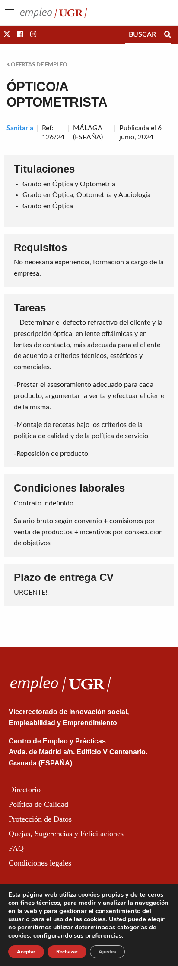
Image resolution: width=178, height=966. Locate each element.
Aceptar (26, 951)
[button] (7, 34)
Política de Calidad (38, 804)
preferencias (103, 935)
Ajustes (107, 951)
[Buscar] (167, 34)
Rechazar (67, 951)
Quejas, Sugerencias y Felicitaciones (66, 833)
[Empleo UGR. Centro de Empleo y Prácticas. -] (53, 12)
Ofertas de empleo (38, 64)
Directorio (25, 789)
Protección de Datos (40, 819)
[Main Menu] (9, 12)
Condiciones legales (40, 863)
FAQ (16, 848)
